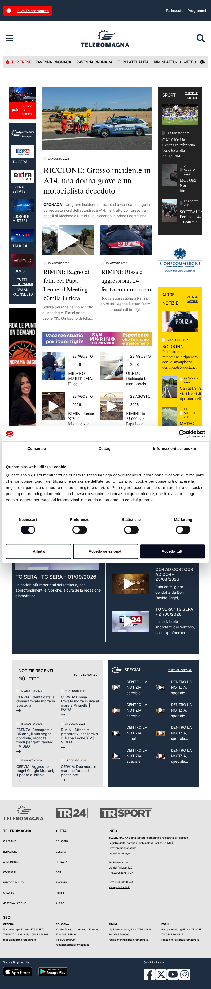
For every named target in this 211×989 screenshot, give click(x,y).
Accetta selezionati (105, 551)
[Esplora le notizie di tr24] (9, 38)
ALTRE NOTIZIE (170, 299)
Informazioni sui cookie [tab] (174, 448)
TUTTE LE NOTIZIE (191, 95)
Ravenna (62, 882)
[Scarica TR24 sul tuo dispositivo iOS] (17, 971)
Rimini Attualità (170, 62)
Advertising (11, 861)
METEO (189, 62)
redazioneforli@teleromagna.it (180, 939)
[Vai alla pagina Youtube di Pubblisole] (173, 978)
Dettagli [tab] (106, 448)
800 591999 (67, 939)
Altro (60, 903)
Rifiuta (39, 551)
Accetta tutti (172, 551)
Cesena (61, 851)
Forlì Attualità (133, 62)
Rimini (60, 892)
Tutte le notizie (85, 674)
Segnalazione (16, 903)
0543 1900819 (174, 934)
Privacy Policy (13, 882)
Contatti (9, 872)
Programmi (197, 10)
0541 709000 (121, 934)
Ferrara (61, 861)
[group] (22, 393)
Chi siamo (10, 841)
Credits (8, 892)
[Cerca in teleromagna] (201, 38)
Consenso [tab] (36, 448)
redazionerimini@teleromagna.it (128, 939)
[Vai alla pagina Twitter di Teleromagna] (161, 973)
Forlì (59, 872)
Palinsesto (174, 10)
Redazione (10, 851)
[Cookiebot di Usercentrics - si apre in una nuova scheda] (182, 434)
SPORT (169, 95)
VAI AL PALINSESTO (23, 292)
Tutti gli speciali (180, 670)
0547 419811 (15, 934)
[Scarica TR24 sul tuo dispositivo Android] (52, 971)
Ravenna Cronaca (53, 62)
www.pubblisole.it (119, 887)
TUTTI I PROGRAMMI (22, 281)
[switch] (79, 530)
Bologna (62, 841)
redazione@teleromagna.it (19, 939)
